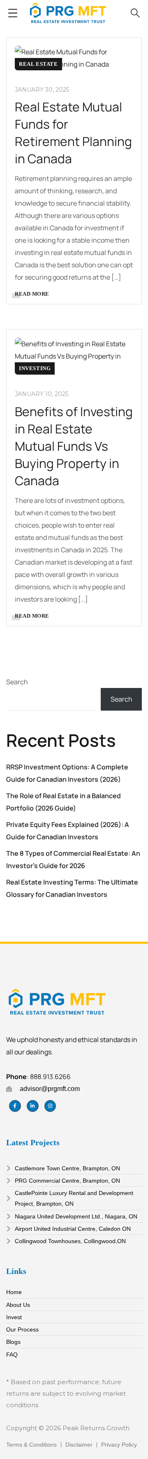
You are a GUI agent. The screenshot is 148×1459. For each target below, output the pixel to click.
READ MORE (32, 294)
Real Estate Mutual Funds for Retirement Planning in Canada (73, 132)
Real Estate (38, 64)
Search (17, 681)
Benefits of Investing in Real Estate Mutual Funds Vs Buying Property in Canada (74, 446)
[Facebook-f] (15, 1106)
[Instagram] (50, 1106)
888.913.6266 (50, 1076)
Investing (35, 368)
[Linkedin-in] (33, 1106)
